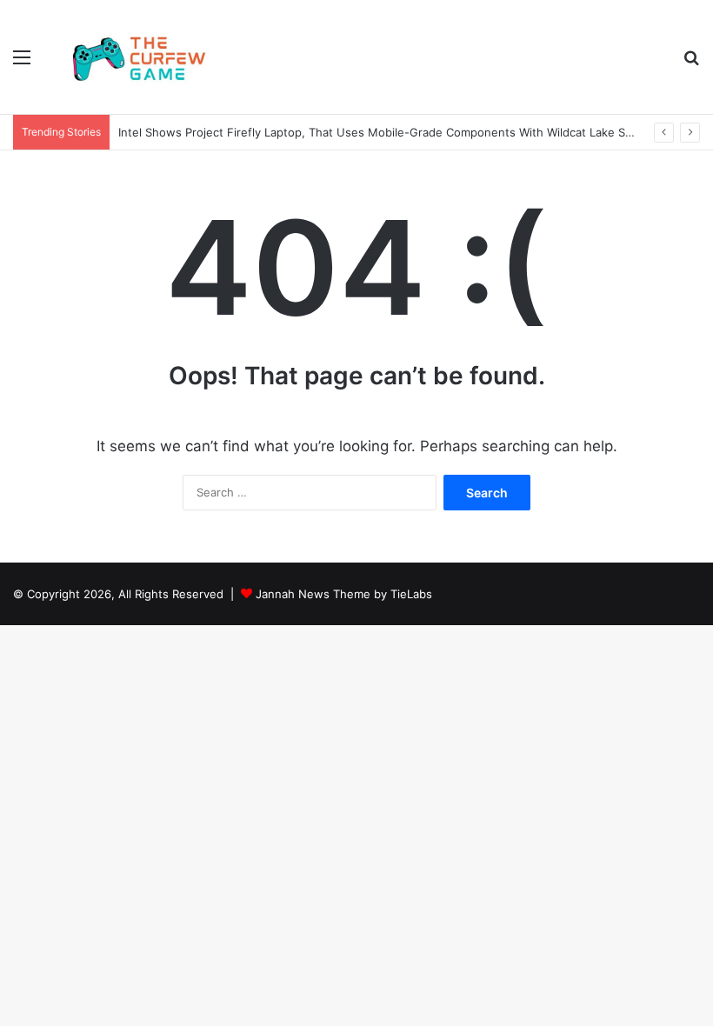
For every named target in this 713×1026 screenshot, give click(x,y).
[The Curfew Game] (139, 57)
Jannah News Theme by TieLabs (344, 594)
